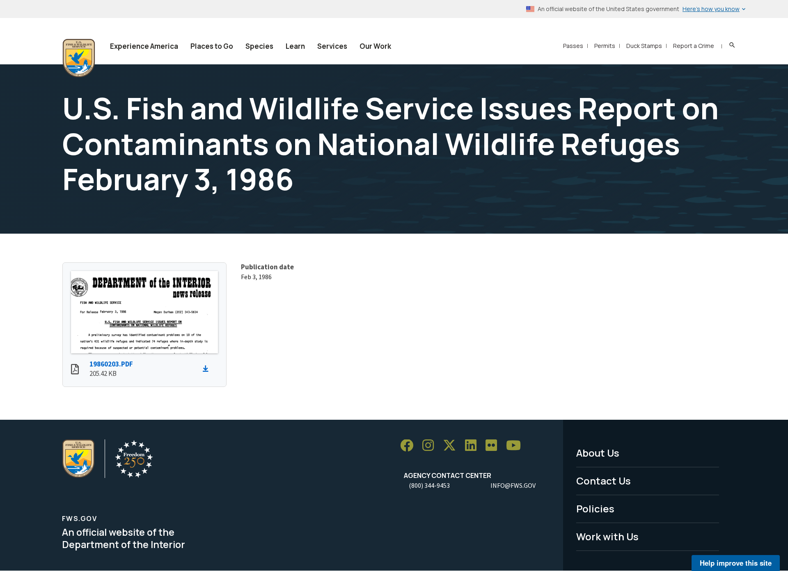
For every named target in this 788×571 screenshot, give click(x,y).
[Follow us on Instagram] (431, 445)
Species (259, 46)
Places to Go (211, 46)
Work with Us (607, 536)
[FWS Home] (78, 58)
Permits (604, 46)
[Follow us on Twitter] (452, 445)
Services (332, 46)
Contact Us (603, 480)
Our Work (375, 46)
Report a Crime (693, 46)
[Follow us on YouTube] (516, 445)
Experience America (144, 46)
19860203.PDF (111, 364)
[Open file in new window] (75, 370)
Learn (295, 46)
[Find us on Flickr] (494, 445)
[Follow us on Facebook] (409, 445)
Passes (573, 46)
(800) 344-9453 (429, 485)
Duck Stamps (644, 46)
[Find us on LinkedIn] (473, 445)
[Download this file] (207, 368)
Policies (595, 508)
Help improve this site (736, 563)
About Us (597, 453)
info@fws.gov (513, 485)
